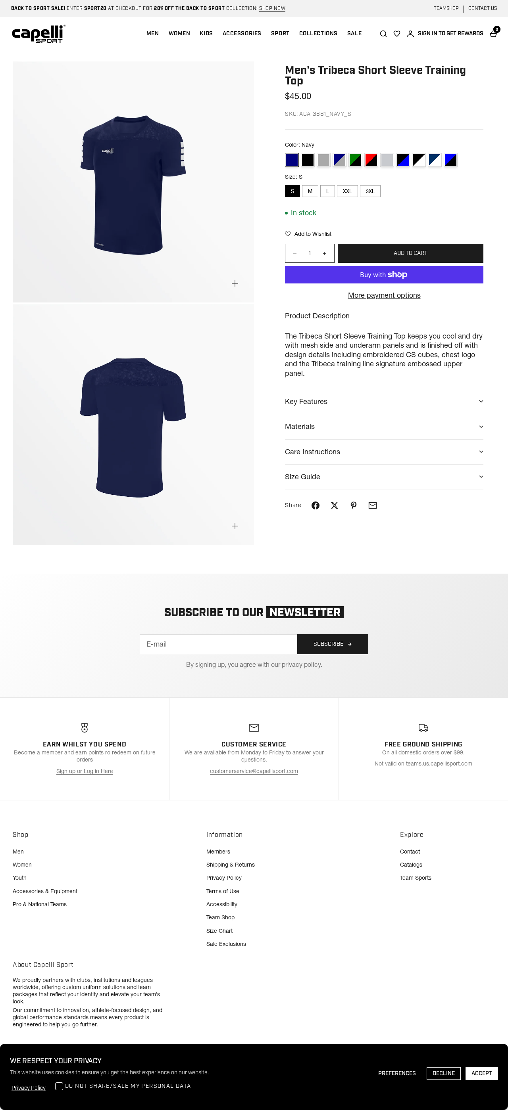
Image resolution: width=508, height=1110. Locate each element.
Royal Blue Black (451, 160)
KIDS (206, 33)
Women (22, 864)
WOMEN (179, 33)
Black (308, 160)
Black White (419, 160)
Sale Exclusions (226, 943)
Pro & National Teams (40, 904)
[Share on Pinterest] (353, 505)
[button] (308, 234)
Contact (410, 851)
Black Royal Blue (403, 160)
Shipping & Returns (230, 864)
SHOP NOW (272, 8)
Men (18, 851)
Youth (20, 877)
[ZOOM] (235, 283)
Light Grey (387, 160)
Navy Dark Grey (339, 160)
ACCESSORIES (242, 33)
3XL (370, 191)
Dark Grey (324, 160)
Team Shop (220, 917)
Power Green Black (355, 160)
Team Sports (415, 877)
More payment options (384, 295)
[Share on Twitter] (334, 505)
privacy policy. (302, 664)
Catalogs (411, 864)
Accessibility (221, 904)
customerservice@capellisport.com (254, 771)
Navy (292, 160)
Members (218, 851)
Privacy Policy (224, 877)
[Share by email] (372, 505)
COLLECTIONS (318, 33)
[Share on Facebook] (315, 505)
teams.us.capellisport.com (439, 763)
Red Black (371, 160)
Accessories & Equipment (45, 891)
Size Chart (219, 930)
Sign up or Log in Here (84, 771)
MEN (152, 33)
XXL (347, 191)
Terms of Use (222, 891)
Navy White (435, 160)
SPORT (280, 33)
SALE (354, 33)
